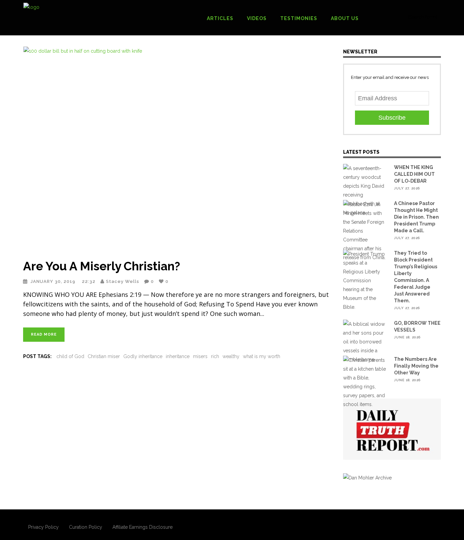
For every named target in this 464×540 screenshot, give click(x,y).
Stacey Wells (122, 281)
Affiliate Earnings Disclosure (142, 527)
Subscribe (392, 117)
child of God (70, 356)
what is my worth (261, 356)
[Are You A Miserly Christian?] (176, 149)
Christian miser (104, 356)
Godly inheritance (142, 356)
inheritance (178, 356)
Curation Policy (85, 527)
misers (200, 356)
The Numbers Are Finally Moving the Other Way (416, 365)
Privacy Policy (43, 527)
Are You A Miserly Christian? (101, 266)
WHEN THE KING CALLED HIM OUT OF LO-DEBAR (414, 174)
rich (215, 356)
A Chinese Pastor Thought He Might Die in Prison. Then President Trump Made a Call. (416, 217)
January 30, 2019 (54, 281)
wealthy (230, 356)
